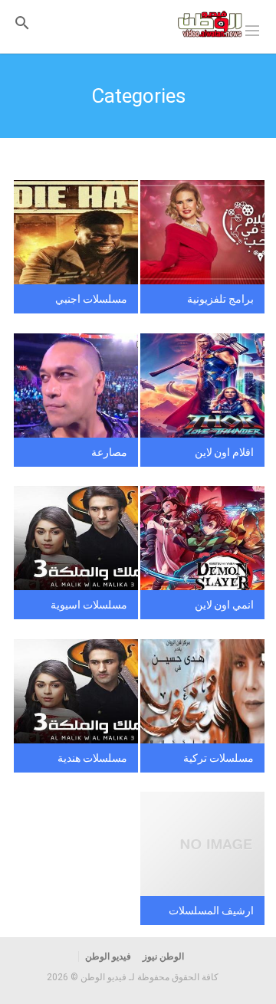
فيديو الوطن (108, 956)
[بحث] (22, 22)
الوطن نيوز (163, 956)
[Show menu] (252, 29)
